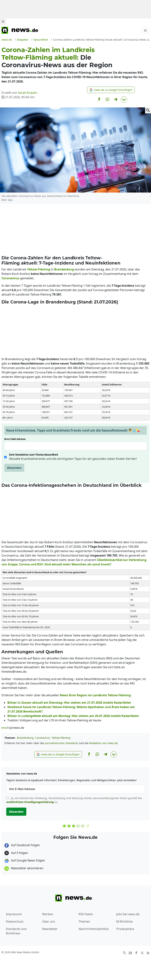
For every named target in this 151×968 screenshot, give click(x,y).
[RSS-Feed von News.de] (148, 952)
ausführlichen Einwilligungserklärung (30, 802)
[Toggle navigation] (145, 30)
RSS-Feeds (86, 914)
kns (3, 728)
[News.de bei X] (142, 952)
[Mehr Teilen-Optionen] (124, 99)
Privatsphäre (125, 929)
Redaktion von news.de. (103, 743)
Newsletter (49, 929)
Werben (47, 914)
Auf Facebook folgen (25, 845)
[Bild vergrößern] (148, 110)
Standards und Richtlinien (16, 931)
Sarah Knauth (27, 93)
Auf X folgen (19, 853)
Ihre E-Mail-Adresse (16, 439)
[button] (111, 90)
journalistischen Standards (61, 743)
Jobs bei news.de (127, 914)
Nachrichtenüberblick (94, 929)
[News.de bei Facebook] (136, 952)
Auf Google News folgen (27, 860)
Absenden (14, 468)
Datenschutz (15, 921)
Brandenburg (25, 737)
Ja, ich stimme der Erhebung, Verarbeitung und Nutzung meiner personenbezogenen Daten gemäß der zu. (74, 800)
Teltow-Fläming (61, 737)
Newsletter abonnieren (26, 868)
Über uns (48, 921)
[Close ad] (3, 21)
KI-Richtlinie (124, 921)
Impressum (14, 914)
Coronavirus (42, 737)
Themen (84, 921)
